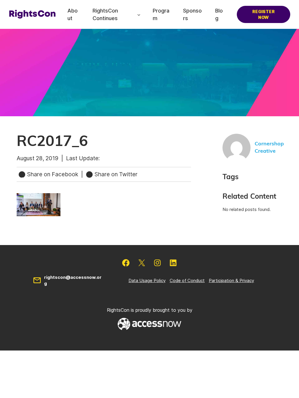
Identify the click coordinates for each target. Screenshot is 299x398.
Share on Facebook (53, 174)
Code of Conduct (187, 280)
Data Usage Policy (147, 280)
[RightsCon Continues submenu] (138, 14)
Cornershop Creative (269, 147)
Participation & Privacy (231, 280)
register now (263, 14)
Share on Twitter (115, 174)
